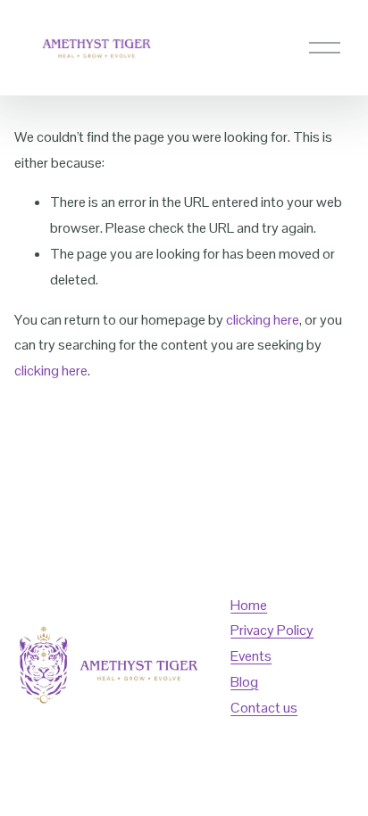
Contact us (263, 707)
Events (251, 656)
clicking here (262, 319)
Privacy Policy (272, 630)
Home (248, 605)
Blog (244, 681)
